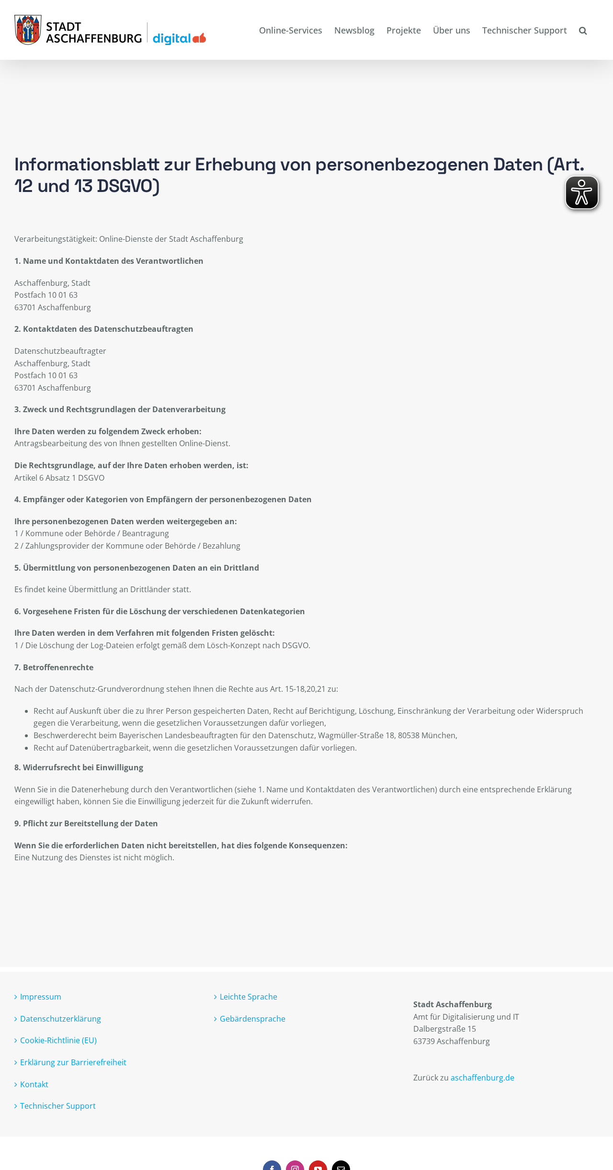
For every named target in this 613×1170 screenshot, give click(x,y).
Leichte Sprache (248, 996)
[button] (583, 30)
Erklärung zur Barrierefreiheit (73, 1062)
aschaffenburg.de (482, 1077)
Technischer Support (58, 1106)
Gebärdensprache (252, 1018)
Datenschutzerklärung (60, 1018)
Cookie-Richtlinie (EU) (58, 1040)
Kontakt (34, 1084)
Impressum (40, 996)
